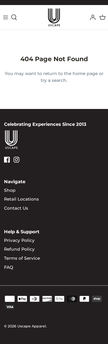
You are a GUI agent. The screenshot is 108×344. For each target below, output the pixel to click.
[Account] (91, 17)
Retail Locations (21, 199)
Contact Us (16, 208)
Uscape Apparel (31, 326)
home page (85, 73)
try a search (53, 80)
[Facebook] (7, 160)
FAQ (8, 267)
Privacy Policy (19, 240)
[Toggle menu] (5, 17)
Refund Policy (19, 249)
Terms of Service (22, 258)
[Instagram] (16, 160)
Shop (10, 190)
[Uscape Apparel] (54, 17)
